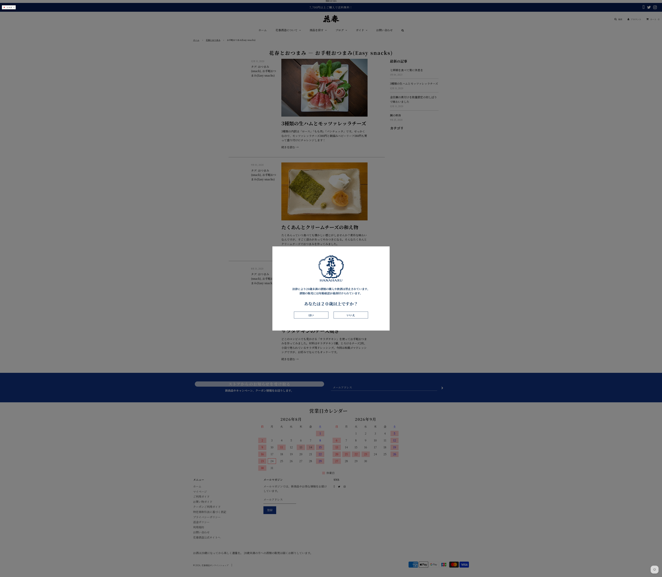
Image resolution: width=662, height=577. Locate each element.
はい (311, 315)
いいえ (351, 315)
